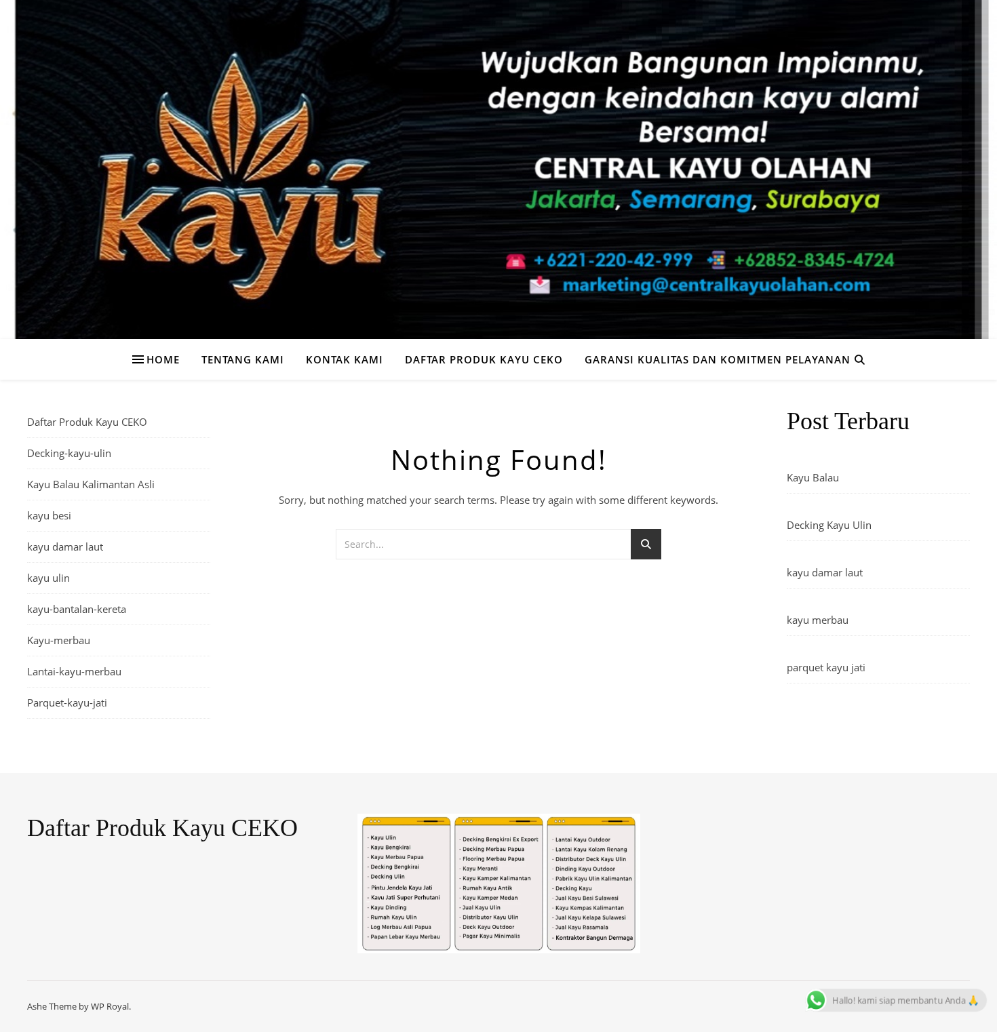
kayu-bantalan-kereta (76, 609)
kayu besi (49, 515)
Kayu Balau (813, 477)
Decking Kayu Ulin (829, 525)
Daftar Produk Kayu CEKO (484, 359)
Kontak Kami (344, 359)
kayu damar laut (65, 546)
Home (163, 359)
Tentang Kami (242, 359)
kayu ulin (48, 577)
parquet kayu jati (826, 667)
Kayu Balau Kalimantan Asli (91, 484)
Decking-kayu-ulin (69, 453)
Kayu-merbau (58, 640)
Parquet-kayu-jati (67, 702)
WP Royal (110, 1006)
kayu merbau (817, 620)
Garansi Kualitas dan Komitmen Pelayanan (718, 359)
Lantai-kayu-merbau (74, 671)
